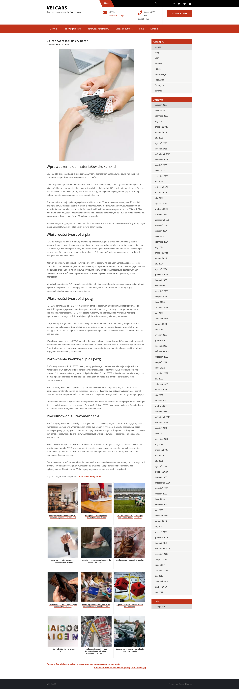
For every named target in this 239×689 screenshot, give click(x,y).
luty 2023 (159, 329)
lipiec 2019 (160, 565)
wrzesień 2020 (161, 488)
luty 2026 (159, 138)
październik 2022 (162, 351)
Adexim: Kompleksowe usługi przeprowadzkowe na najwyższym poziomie (83, 664)
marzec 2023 (161, 324)
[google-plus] (184, 3)
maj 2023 (159, 313)
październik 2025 (162, 154)
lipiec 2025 (160, 171)
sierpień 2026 (161, 105)
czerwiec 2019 (161, 570)
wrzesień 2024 (161, 225)
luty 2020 (159, 526)
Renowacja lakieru (72, 28)
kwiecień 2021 (161, 450)
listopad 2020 (161, 477)
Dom (157, 58)
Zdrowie (158, 91)
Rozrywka (159, 80)
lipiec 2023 (160, 302)
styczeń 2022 (161, 401)
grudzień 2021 (161, 406)
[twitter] (179, 3)
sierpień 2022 (161, 362)
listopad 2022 (161, 346)
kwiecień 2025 (161, 187)
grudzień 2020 (161, 472)
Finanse (158, 63)
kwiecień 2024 (161, 253)
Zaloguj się (160, 606)
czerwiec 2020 (161, 505)
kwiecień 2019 (161, 581)
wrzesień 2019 (161, 554)
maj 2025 (159, 181)
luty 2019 (159, 592)
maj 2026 (159, 121)
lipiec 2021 (160, 433)
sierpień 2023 (161, 296)
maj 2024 (159, 247)
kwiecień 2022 (161, 384)
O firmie (53, 28)
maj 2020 (159, 510)
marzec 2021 (161, 455)
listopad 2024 (161, 214)
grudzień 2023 (161, 275)
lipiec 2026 (160, 110)
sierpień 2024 (161, 231)
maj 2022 (159, 379)
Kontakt (154, 28)
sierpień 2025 (161, 165)
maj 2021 (159, 444)
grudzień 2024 (161, 209)
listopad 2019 (161, 543)
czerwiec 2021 (161, 439)
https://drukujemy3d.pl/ (89, 476)
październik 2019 (162, 548)
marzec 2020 (161, 521)
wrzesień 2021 (161, 422)
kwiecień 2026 (161, 127)
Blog (141, 28)
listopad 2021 (161, 411)
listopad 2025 (161, 149)
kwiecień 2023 (161, 318)
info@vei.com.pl (116, 15)
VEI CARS (57, 8)
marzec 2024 (161, 258)
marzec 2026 (161, 132)
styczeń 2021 (161, 466)
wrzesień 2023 (161, 291)
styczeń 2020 (161, 532)
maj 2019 (159, 576)
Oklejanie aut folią (124, 28)
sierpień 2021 (161, 428)
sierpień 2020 (161, 494)
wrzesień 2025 (161, 160)
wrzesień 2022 (161, 357)
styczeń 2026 (161, 143)
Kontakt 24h (179, 13)
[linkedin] (190, 3)
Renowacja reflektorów (98, 28)
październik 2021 (162, 417)
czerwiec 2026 (161, 116)
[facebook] (174, 3)
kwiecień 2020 (161, 516)
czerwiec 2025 (161, 176)
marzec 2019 (161, 587)
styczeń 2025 (161, 203)
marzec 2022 (161, 390)
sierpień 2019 (161, 559)
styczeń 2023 (161, 335)
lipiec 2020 (160, 499)
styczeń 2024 (161, 269)
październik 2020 (162, 483)
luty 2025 (159, 198)
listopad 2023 (161, 280)
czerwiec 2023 (161, 307)
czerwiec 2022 (161, 373)
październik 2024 (162, 220)
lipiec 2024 (160, 236)
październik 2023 (162, 286)
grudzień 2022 (161, 340)
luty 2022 (159, 395)
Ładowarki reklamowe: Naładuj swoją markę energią (120, 667)
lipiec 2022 (160, 368)
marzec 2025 (161, 192)
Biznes (158, 47)
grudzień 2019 (161, 537)
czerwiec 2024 (161, 242)
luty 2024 (159, 264)
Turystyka (159, 85)
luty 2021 (159, 461)
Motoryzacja (160, 74)
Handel (158, 69)
